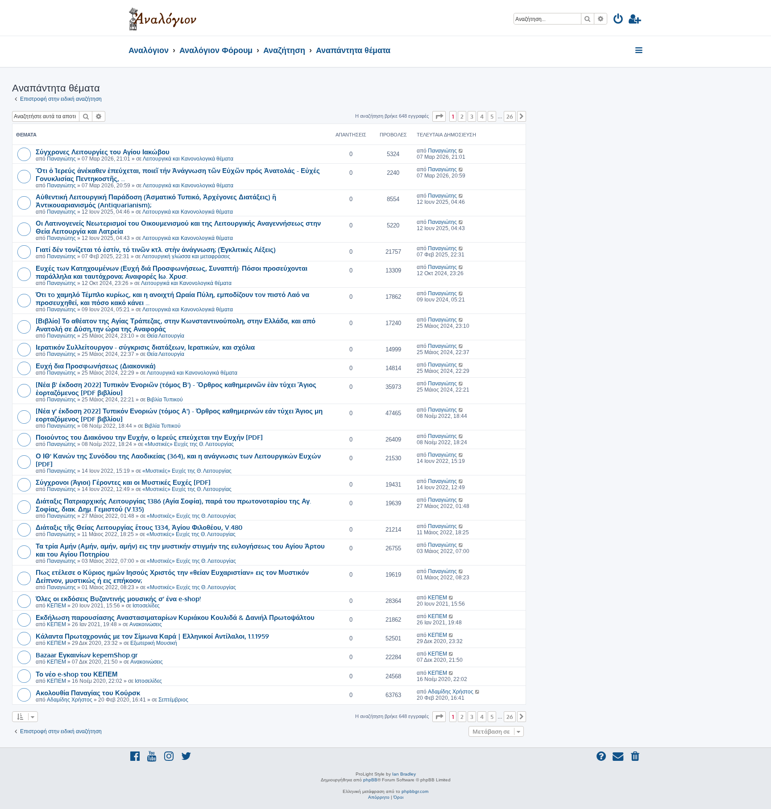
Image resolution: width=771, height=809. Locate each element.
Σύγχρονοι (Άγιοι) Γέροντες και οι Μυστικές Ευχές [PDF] (123, 482)
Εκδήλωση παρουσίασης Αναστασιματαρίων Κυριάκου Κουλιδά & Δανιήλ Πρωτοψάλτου (175, 617)
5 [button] (491, 116)
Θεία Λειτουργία (165, 336)
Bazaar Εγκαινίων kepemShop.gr (87, 655)
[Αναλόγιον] (162, 17)
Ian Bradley (404, 774)
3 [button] (471, 116)
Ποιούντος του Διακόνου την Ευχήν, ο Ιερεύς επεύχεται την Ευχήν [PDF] (149, 437)
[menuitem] (619, 20)
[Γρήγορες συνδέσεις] (639, 51)
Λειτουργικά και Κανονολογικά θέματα (188, 159)
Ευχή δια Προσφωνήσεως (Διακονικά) (96, 366)
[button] (439, 116)
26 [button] (509, 116)
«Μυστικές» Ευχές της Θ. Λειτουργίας (189, 444)
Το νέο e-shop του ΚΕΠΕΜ (77, 674)
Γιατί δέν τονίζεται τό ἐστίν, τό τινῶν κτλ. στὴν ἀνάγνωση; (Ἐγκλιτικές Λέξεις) (156, 249)
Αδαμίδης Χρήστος (69, 700)
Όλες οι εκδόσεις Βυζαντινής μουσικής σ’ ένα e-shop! (118, 598)
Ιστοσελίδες (146, 606)
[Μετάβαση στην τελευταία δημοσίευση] (461, 151)
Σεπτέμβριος (173, 700)
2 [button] (462, 116)
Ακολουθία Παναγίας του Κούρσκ (88, 693)
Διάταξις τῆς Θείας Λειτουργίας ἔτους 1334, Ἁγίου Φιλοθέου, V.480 (139, 527)
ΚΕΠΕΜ (56, 606)
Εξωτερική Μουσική (153, 643)
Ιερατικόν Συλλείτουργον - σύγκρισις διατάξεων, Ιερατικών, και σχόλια (145, 347)
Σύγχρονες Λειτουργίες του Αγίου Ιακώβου (103, 152)
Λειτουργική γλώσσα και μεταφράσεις (186, 256)
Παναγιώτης (61, 159)
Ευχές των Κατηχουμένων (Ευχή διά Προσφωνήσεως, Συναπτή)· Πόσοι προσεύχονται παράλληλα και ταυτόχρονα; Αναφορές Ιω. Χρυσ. (171, 272)
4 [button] (482, 116)
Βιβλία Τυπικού (165, 399)
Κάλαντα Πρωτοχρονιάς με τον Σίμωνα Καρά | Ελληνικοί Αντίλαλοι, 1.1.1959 (152, 636)
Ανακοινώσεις (145, 624)
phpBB (370, 779)
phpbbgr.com (415, 791)
